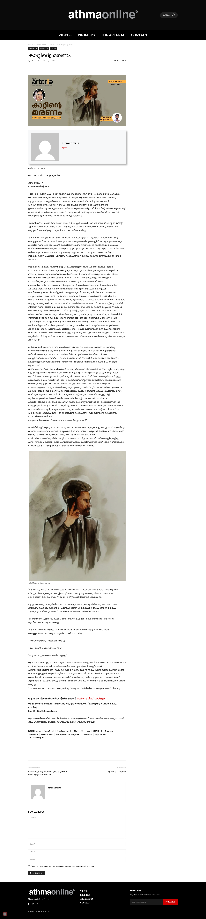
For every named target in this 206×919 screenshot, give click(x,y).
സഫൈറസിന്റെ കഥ (36, 738)
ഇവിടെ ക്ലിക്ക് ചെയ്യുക (91, 698)
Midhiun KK (78, 731)
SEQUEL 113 (53, 44)
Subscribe (170, 902)
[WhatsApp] (50, 67)
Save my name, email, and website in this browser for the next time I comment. (62, 866)
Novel (88, 731)
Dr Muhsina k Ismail (64, 731)
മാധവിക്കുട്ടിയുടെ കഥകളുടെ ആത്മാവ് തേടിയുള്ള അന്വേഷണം (47, 773)
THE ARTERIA (41, 44)
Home (30, 44)
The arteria (109, 731)
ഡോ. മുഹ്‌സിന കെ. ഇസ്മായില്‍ (67, 734)
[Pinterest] (44, 67)
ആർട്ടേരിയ (33, 734)
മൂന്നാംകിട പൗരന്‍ (117, 771)
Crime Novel (49, 731)
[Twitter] (37, 67)
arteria (38, 731)
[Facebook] (31, 67)
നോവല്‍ (53, 48)
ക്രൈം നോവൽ (47, 734)
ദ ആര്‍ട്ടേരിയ (87, 734)
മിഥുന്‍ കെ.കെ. (100, 734)
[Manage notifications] (5, 914)
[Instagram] (32, 903)
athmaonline (36, 61)
